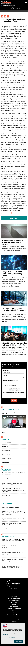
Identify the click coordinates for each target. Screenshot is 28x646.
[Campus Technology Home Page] (6, 3)
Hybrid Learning (16, 11)
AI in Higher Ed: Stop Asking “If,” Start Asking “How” (13, 518)
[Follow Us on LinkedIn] (9, 8)
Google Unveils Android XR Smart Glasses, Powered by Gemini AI (12, 274)
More (3, 432)
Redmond (14, 613)
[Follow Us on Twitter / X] (11, 8)
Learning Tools (6, 454)
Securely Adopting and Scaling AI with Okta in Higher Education (13, 473)
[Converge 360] (14, 583)
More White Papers (7, 529)
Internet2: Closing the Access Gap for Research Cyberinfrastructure (14, 344)
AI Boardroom (14, 592)
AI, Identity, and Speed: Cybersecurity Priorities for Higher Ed (13, 412)
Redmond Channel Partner (14, 615)
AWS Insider (14, 596)
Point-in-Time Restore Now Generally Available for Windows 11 (14, 310)
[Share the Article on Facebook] (2, 16)
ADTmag (14, 594)
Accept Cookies (19, 641)
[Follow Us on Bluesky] (13, 8)
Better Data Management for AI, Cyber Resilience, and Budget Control (11, 524)
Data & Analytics (6, 450)
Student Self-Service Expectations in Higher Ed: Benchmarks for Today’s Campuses (13, 506)
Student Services (6, 458)
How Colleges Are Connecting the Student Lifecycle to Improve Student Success (12, 560)
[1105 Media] (14, 589)
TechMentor (14, 621)
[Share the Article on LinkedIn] (5, 16)
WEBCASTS (6, 470)
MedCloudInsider (14, 606)
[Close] (22, 624)
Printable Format (16, 213)
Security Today (14, 617)
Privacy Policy (13, 385)
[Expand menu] (26, 3)
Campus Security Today (14, 598)
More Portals (5, 462)
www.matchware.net (15, 210)
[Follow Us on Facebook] (15, 8)
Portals (5, 439)
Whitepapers (7, 503)
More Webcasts (6, 495)
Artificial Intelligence (7, 442)
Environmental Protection (14, 600)
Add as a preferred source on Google (8, 5)
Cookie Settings (12, 637)
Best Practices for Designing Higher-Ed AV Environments (12, 553)
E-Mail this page (6, 213)
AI (10, 11)
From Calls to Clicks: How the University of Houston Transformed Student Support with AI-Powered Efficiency (13, 513)
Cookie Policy (5, 634)
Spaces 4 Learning (14, 619)
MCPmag (14, 604)
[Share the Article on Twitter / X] (8, 16)
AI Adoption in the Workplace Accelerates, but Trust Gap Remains (13, 242)
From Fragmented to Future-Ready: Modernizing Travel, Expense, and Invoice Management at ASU (12, 483)
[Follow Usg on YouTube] (17, 8)
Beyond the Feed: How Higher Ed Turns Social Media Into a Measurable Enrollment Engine (13, 539)
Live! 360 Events (14, 602)
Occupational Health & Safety (14, 608)
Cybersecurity (5, 446)
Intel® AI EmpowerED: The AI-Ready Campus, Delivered (13, 546)
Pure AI (14, 610)
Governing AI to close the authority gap (12, 478)
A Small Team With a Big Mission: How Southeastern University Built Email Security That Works (13, 490)
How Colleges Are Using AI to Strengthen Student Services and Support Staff (12, 567)
